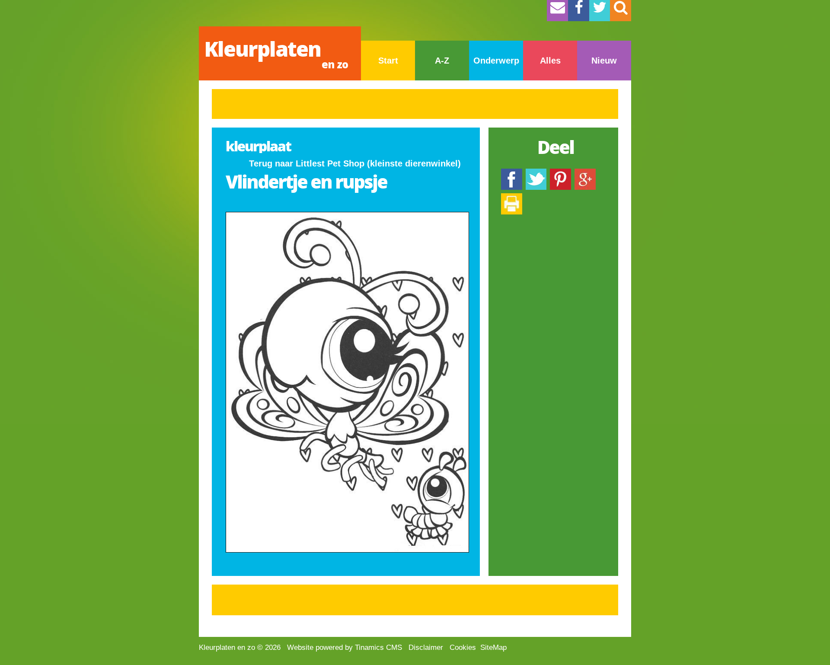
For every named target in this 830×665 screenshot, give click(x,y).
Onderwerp (496, 60)
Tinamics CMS (378, 647)
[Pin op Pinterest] (560, 173)
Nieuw (604, 60)
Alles (550, 60)
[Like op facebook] (511, 173)
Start (388, 60)
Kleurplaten (276, 53)
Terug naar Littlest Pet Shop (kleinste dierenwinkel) (355, 163)
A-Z (442, 60)
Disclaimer (426, 647)
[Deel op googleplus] (585, 173)
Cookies (463, 647)
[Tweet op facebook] (536, 173)
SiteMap (493, 647)
